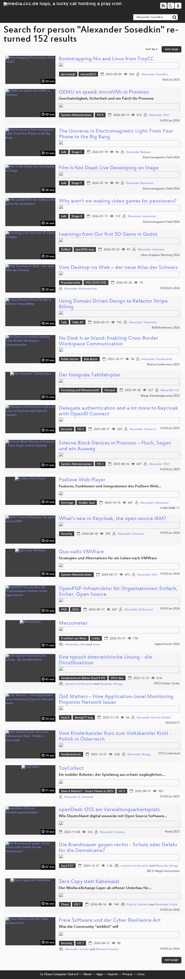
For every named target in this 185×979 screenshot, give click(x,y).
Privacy (127, 974)
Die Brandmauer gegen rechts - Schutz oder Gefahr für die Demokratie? (118, 848)
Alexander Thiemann (143, 322)
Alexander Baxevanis (140, 183)
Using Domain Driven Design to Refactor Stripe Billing (113, 304)
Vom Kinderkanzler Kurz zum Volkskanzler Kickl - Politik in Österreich (115, 737)
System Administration (76, 115)
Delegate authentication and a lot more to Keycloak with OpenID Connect (118, 411)
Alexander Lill (169, 390)
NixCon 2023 (171, 80)
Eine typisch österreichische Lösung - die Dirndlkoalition (105, 660)
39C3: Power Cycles (167, 683)
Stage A (77, 216)
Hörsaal (109, 390)
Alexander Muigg (110, 684)
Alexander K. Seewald (78, 797)
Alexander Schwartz (142, 429)
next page (171, 49)
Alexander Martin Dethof (154, 717)
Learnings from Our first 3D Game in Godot (108, 235)
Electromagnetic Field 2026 (161, 157)
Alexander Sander (77, 949)
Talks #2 (77, 322)
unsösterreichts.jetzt (79, 684)
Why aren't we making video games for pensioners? (118, 201)
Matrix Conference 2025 (163, 364)
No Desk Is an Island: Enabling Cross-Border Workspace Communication (108, 341)
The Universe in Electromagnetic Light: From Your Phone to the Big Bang (116, 134)
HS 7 (77, 904)
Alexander (72, 644)
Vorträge (67, 503)
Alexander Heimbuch (154, 503)
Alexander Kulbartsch (138, 609)
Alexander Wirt (159, 115)
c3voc (141, 974)
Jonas (96, 644)
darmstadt (68, 74)
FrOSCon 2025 (170, 428)
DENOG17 (172, 723)
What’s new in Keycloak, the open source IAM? (112, 519)
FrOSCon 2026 (170, 120)
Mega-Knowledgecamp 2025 (160, 396)
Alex (83, 644)
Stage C (77, 152)
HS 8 (100, 115)
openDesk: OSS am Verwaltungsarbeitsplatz (109, 810)
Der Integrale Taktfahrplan (89, 375)
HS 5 (122, 791)
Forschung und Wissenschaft (80, 390)
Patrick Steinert (137, 904)
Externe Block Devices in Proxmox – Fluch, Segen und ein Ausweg (115, 446)
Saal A (65, 717)
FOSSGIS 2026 (170, 288)
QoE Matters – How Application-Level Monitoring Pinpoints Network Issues (116, 700)
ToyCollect (71, 769)
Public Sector (70, 359)
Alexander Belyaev (138, 152)
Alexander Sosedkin (154, 74)
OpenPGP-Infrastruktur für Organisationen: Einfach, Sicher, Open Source (118, 592)
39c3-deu (117, 678)
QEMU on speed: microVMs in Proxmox (104, 92)
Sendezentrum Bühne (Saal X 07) (83, 678)
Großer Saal (87, 503)
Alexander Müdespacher (80, 289)
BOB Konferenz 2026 (166, 328)
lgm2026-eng (85, 249)
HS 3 (80, 429)
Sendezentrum (71, 754)
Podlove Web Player (82, 480)
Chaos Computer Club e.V (61, 974)
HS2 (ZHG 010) (96, 283)
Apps (99, 974)
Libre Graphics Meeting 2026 (160, 255)
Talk (64, 322)
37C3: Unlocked (169, 753)
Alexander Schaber (112, 832)
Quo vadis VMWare (81, 552)
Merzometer (73, 624)
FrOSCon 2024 (170, 533)
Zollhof (65, 249)
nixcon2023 (88, 74)
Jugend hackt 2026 (167, 644)
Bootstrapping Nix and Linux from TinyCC (106, 59)
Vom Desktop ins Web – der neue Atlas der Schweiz (118, 268)
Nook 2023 (172, 831)
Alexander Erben (166, 904)
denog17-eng (84, 717)
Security (66, 429)
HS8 (64, 609)
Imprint (113, 974)
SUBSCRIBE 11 (170, 508)
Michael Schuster (107, 949)
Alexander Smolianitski (156, 359)
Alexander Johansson (142, 216)
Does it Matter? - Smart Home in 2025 (87, 791)
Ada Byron (91, 359)
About (87, 974)
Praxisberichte (70, 283)
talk (63, 152)
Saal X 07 (67, 866)
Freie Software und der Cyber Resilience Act (110, 921)
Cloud (65, 904)
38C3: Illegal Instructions (163, 871)
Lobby (96, 638)
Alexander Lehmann (151, 249)
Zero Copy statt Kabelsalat (89, 882)
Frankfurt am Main (73, 638)
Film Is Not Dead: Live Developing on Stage (109, 168)
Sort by (150, 49)
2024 (75, 609)
